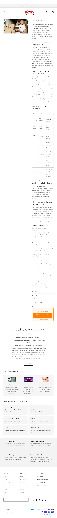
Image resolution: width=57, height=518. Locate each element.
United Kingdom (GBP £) (10, 512)
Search (5, 476)
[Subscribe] (26, 500)
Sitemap (5, 492)
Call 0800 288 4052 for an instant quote (42, 315)
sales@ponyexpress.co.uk (38, 188)
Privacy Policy (6, 486)
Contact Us (28, 363)
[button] (4, 12)
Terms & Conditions (7, 482)
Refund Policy (6, 479)
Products (5, 489)
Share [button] (35, 306)
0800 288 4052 (41, 36)
